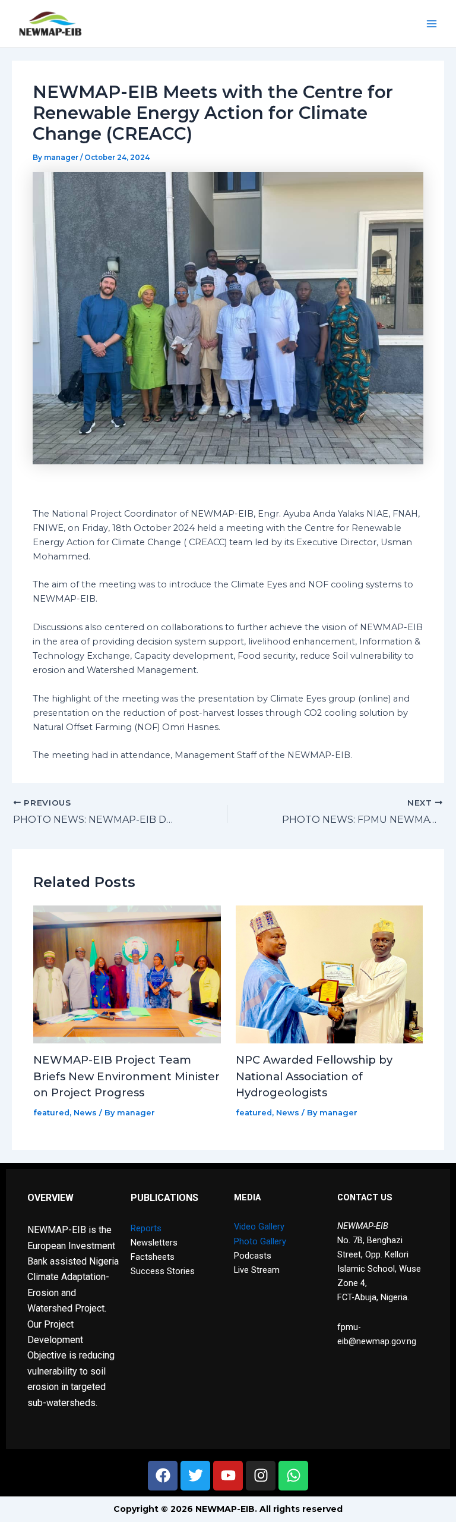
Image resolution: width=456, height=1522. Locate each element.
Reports (146, 1228)
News (85, 1112)
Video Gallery (259, 1226)
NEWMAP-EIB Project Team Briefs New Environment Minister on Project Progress (126, 1076)
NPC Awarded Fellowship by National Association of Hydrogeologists (314, 1076)
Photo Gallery (260, 1241)
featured (51, 1112)
